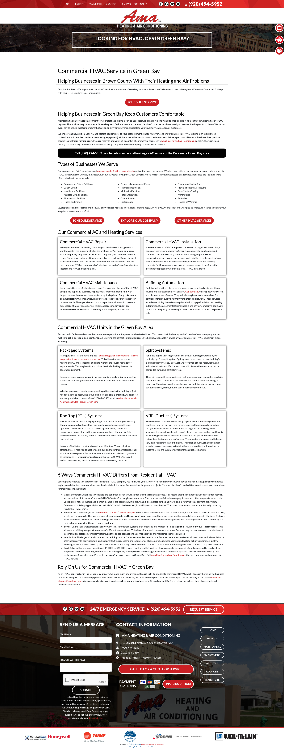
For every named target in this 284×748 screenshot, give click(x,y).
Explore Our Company (139, 220)
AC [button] (67, 4)
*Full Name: (66, 634)
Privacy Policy (96, 718)
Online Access (135, 744)
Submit (86, 690)
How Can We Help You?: (72, 659)
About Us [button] (111, 4)
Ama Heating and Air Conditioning (178, 140)
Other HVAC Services (194, 220)
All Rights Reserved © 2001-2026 (152, 744)
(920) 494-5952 (205, 4)
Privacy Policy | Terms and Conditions (142, 747)
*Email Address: (68, 647)
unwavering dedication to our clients (115, 171)
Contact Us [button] (141, 4)
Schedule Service (142, 102)
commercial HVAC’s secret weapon (117, 512)
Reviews (126, 4)
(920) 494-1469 (130, 652)
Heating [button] (79, 4)
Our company (192, 291)
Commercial (95, 4)
